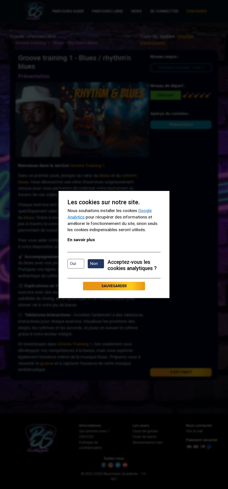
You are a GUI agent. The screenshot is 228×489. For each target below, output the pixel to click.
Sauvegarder (114, 286)
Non (94, 263)
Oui (73, 263)
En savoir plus (81, 239)
